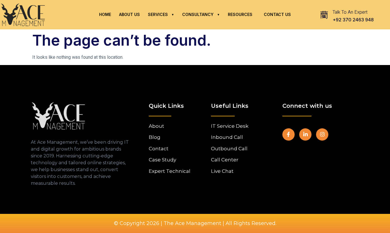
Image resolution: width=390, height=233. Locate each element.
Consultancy (198, 14)
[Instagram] (322, 134)
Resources (240, 14)
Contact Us (277, 14)
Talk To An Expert (350, 12)
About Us (129, 14)
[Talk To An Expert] (324, 14)
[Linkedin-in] (305, 134)
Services (158, 14)
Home (105, 14)
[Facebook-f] (288, 134)
